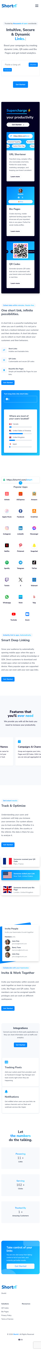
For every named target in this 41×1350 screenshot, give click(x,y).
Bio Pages (5, 1312)
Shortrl (16, 1334)
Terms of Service (7, 1319)
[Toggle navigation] (37, 5)
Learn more (15, 176)
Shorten (33, 64)
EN (21, 1340)
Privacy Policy (6, 1315)
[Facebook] (18, 197)
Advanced (7, 70)
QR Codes (5, 1308)
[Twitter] (22, 197)
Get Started (20, 84)
